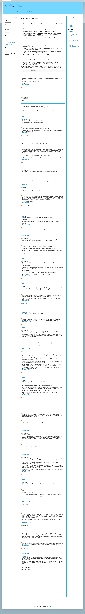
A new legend (71, 26)
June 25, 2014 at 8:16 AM (26, 410)
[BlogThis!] (32, 70)
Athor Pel (23, 77)
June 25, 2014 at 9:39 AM (26, 479)
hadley (23, 278)
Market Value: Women (72, 21)
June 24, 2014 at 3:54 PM (26, 258)
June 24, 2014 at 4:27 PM (26, 283)
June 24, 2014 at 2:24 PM (26, 213)
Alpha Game (14, 6)
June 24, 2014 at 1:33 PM (26, 101)
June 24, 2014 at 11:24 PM (26, 321)
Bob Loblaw (24, 227)
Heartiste (71, 43)
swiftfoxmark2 (24, 420)
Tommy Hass (24, 504)
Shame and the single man (9, 44)
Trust (23, 286)
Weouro (23, 162)
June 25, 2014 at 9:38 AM (26, 471)
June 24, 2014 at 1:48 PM (26, 132)
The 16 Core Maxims (72, 18)
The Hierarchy (71, 17)
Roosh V (70, 33)
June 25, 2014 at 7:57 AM (26, 394)
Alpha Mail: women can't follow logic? (11, 42)
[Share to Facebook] (34, 70)
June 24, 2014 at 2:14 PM (26, 202)
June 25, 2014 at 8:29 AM (26, 430)
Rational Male (71, 31)
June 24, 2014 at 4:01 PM (26, 275)
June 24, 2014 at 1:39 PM (26, 116)
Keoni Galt (71, 37)
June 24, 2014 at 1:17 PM (26, 84)
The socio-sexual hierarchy (9, 37)
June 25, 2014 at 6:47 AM (26, 369)
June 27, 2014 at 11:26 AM (26, 564)
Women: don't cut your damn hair (10, 40)
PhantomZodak (24, 372)
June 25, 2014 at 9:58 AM (26, 501)
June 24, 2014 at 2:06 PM (26, 184)
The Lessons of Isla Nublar (73, 32)
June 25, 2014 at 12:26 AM (26, 327)
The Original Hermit (25, 303)
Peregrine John (24, 205)
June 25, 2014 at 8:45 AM (26, 441)
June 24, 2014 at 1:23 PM (26, 94)
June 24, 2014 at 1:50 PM (26, 145)
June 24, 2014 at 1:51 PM (26, 167)
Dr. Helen (70, 39)
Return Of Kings (72, 45)
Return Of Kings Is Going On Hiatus (74, 46)
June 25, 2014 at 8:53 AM (26, 454)
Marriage (24, 71)
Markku (23, 413)
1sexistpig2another (25, 119)
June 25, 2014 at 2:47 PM (26, 545)
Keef (23, 351)
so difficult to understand (36, 20)
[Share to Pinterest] (35, 70)
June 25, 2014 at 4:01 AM (26, 348)
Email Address (7, 29)
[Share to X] (33, 70)
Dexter (23, 87)
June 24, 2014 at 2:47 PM (26, 224)
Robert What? (24, 548)
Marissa (23, 187)
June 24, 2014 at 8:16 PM (26, 300)
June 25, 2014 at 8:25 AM (26, 417)
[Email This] (31, 70)
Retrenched (24, 482)
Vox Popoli (71, 25)
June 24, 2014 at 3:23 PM (26, 235)
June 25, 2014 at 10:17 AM (26, 522)
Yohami (23, 216)
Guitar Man (24, 513)
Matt (22, 294)
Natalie (23, 397)
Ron (22, 324)
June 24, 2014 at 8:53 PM (26, 309)
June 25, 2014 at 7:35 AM (26, 377)
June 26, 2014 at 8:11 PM (26, 553)
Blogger (51, 606)
